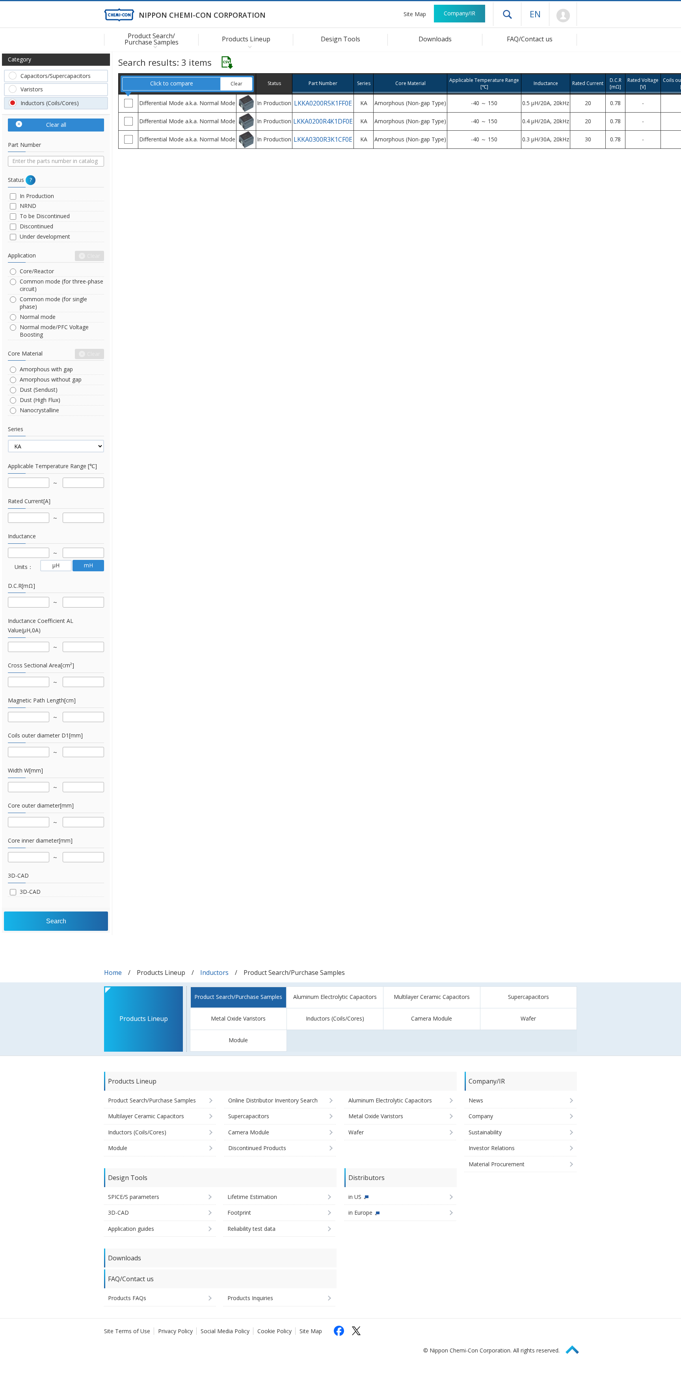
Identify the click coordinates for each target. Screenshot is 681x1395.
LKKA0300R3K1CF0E (323, 139)
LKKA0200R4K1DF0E (323, 121)
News (476, 1100)
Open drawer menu (507, 14)
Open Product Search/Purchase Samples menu (153, 46)
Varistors (31, 89)
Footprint (239, 1212)
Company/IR (459, 13)
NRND (28, 205)
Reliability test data (251, 1228)
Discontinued (36, 226)
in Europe (360, 1212)
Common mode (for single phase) (53, 302)
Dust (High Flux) (40, 400)
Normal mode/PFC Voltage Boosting (54, 330)
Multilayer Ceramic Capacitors (432, 996)
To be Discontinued (45, 216)
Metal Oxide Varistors (238, 1018)
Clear (236, 83)
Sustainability (485, 1132)
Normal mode (38, 316)
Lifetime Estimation (252, 1196)
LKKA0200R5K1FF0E (323, 103)
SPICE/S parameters (133, 1196)
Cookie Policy (274, 1331)
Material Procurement (497, 1164)
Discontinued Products (257, 1148)
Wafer (528, 1018)
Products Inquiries (250, 1298)
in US (354, 1196)
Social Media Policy (225, 1331)
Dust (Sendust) (39, 389)
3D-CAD (30, 891)
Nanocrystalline (39, 410)
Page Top (576, 1348)
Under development (45, 236)
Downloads (435, 39)
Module (238, 1040)
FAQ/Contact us (530, 39)
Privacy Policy (175, 1331)
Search (56, 921)
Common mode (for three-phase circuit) (61, 285)
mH (88, 565)
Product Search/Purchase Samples (238, 996)
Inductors (214, 972)
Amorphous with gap (46, 369)
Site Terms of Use (127, 1331)
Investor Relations (492, 1148)
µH (56, 565)
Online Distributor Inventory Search (273, 1100)
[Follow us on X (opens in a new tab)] (356, 1331)
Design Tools (340, 39)
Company (481, 1116)
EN (535, 14)
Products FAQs (127, 1298)
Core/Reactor (37, 271)
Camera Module (431, 1018)
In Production (37, 196)
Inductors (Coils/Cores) (49, 103)
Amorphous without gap (51, 379)
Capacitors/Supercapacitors (55, 76)
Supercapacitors (528, 996)
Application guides (131, 1228)
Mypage (563, 16)
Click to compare (171, 83)
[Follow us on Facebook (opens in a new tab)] (339, 1331)
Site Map (415, 14)
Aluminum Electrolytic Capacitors (335, 996)
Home (113, 972)
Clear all (56, 124)
